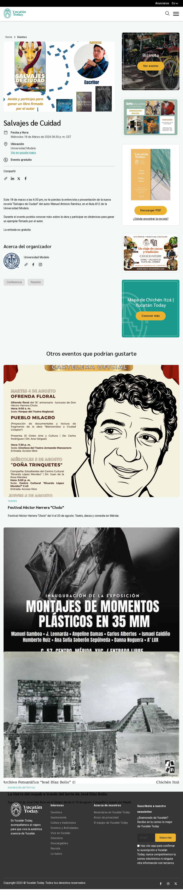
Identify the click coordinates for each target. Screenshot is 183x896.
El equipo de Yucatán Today (111, 822)
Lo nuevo (56, 853)
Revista (55, 848)
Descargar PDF (150, 210)
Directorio (57, 838)
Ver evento (150, 66)
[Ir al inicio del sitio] (15, 17)
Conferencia (14, 282)
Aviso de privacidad (106, 817)
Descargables (59, 843)
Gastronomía (58, 817)
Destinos (56, 812)
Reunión (36, 282)
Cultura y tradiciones (63, 822)
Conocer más (151, 316)
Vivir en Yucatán (60, 833)
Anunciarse (162, 3)
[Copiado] (6, 179)
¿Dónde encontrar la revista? (151, 219)
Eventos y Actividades (64, 828)
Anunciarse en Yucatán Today (112, 812)
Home (8, 37)
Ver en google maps (23, 152)
